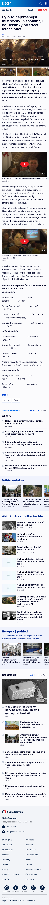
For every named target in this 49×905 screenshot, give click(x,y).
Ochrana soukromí (17, 900)
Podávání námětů (33, 869)
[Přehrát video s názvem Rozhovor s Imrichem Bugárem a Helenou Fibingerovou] (24, 164)
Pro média (30, 839)
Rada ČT (29, 859)
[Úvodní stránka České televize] (12, 811)
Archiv (6, 400)
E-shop (5, 869)
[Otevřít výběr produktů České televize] (46, 3)
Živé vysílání (7, 844)
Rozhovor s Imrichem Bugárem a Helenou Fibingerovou (23, 178)
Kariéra (29, 864)
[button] (24, 164)
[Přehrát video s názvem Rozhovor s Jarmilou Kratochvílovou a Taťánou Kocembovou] (24, 241)
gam (3, 34)
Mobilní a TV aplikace (11, 874)
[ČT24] (7, 3)
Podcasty (6, 859)
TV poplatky (7, 849)
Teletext (5, 854)
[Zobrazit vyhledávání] (40, 3)
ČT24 (16, 400)
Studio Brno (31, 849)
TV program (7, 839)
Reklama (29, 844)
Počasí (5, 864)
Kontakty (30, 879)
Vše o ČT (5, 879)
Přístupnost (31, 900)
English (4, 900)
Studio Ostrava (32, 854)
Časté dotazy (31, 874)
